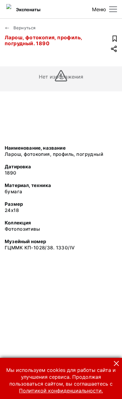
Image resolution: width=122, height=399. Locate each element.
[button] (116, 363)
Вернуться (24, 27)
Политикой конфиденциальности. (61, 390)
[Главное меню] (113, 9)
